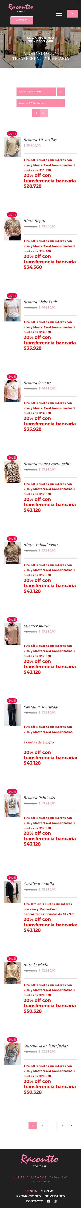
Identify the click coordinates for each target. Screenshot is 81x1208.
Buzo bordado (36, 964)
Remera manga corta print (47, 463)
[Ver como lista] (44, 113)
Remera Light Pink (40, 301)
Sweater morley (37, 625)
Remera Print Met (39, 797)
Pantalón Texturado (41, 706)
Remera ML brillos (40, 139)
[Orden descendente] (61, 92)
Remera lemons (37, 382)
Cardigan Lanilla (39, 883)
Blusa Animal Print (41, 544)
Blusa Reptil (34, 220)
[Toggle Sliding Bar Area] (77, 3)
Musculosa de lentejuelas (46, 1045)
